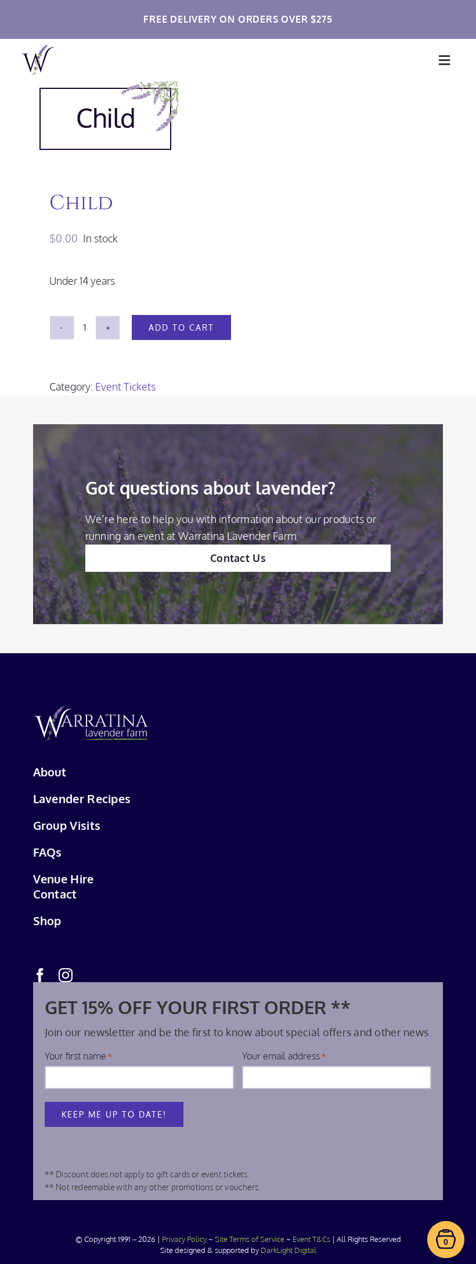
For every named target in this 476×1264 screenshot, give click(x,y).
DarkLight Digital (288, 1250)
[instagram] (66, 975)
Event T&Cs (311, 1239)
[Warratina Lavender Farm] (91, 710)
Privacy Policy (184, 1239)
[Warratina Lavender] (38, 50)
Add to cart (181, 327)
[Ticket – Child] (238, 117)
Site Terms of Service (249, 1239)
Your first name (78, 1056)
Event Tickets (125, 386)
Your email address (284, 1056)
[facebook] (40, 975)
